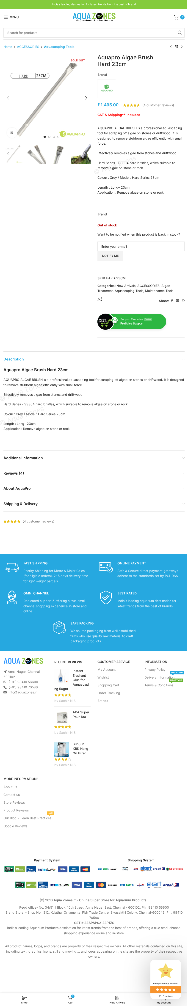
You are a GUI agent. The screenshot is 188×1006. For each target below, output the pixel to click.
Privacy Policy (155, 669)
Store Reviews (14, 802)
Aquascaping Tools (59, 47)
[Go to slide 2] (49, 137)
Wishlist (103, 677)
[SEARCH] (180, 33)
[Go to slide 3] (54, 137)
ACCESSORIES (28, 47)
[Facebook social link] (171, 301)
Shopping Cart (108, 685)
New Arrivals (125, 286)
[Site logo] (94, 17)
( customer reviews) (158, 105)
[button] (8, 97)
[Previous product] (171, 47)
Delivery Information (163, 676)
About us (10, 787)
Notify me (110, 256)
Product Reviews (16, 810)
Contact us (11, 795)
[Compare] (99, 299)
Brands (102, 701)
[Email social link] (177, 301)
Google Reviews (15, 826)
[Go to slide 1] (45, 137)
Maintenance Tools (159, 291)
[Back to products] (176, 47)
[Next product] (182, 47)
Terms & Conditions (163, 684)
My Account (106, 669)
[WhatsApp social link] (183, 301)
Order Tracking (108, 693)
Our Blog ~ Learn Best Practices (28, 817)
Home (7, 47)
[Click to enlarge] (12, 133)
